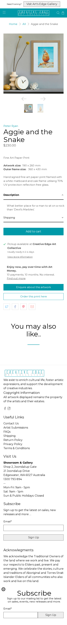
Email (7, 608)
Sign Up (50, 615)
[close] (3, 589)
